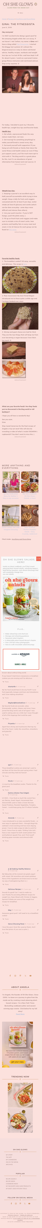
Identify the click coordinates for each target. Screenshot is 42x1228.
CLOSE (38, 558)
